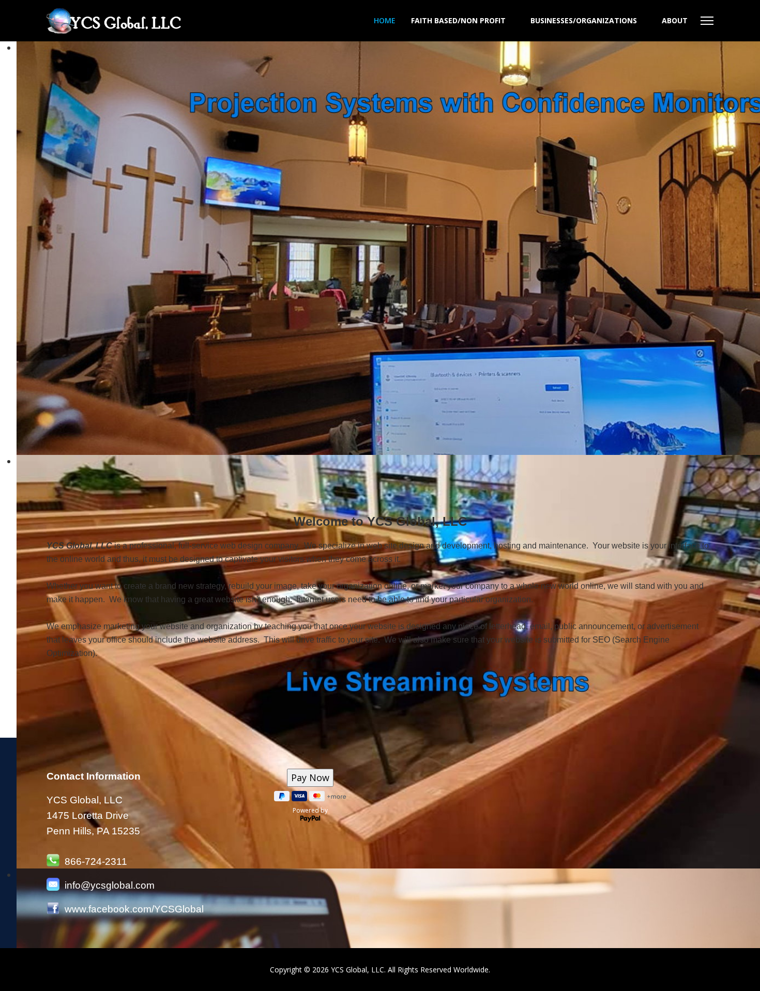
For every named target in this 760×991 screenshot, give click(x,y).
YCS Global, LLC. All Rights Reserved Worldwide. (410, 969)
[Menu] (707, 20)
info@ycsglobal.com (110, 885)
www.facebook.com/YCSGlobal (134, 909)
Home (385, 20)
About (675, 20)
